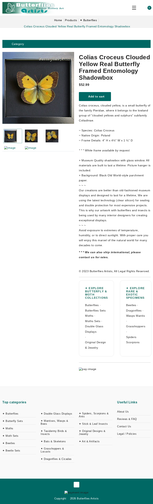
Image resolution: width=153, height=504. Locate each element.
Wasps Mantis (135, 315)
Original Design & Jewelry (95, 345)
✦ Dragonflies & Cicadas (56, 458)
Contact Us (124, 426)
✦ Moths (7, 428)
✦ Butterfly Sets (12, 421)
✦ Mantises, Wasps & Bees (54, 422)
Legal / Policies (126, 433)
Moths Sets (92, 321)
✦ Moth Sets (10, 435)
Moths (89, 315)
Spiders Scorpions (133, 339)
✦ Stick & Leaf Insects (93, 423)
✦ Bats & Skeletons (53, 441)
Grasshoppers (135, 326)
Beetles (131, 305)
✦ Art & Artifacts (89, 441)
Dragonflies (134, 310)
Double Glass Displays (94, 329)
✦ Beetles (8, 443)
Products (71, 20)
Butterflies (92, 305)
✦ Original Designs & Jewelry (92, 433)
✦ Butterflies (88, 20)
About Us (123, 411)
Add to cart (96, 96)
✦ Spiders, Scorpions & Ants (94, 415)
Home (58, 20)
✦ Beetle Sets (11, 450)
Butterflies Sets (95, 310)
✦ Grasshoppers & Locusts (52, 450)
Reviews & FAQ (127, 419)
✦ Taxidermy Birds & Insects (54, 433)
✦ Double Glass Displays (56, 413)
